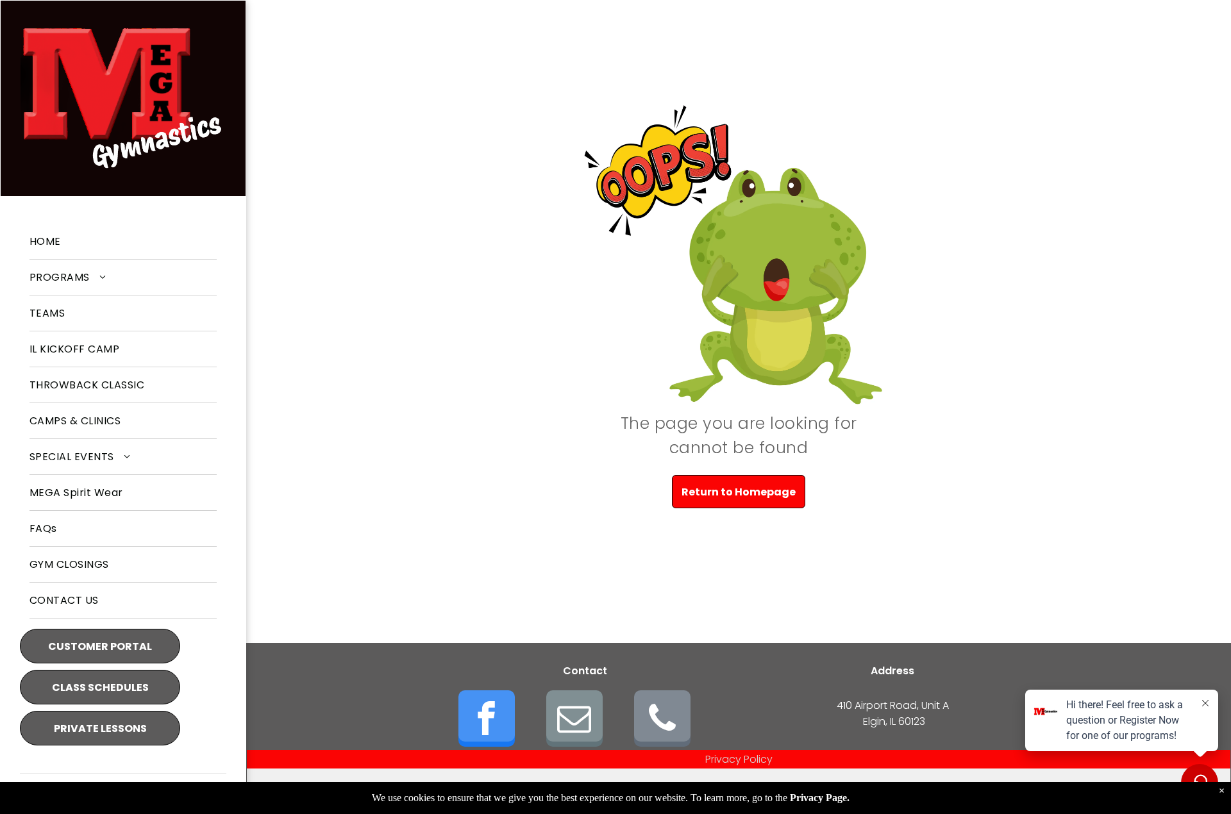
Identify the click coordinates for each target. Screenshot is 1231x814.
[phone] (662, 720)
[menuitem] (123, 242)
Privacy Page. (820, 797)
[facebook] (486, 720)
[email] (574, 720)
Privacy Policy (739, 759)
